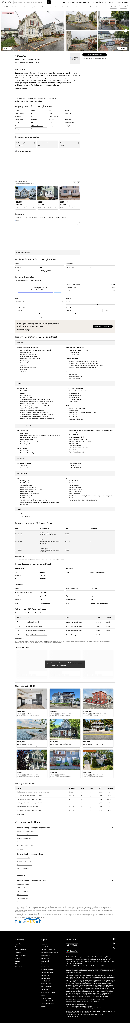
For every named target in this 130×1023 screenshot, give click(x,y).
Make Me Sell (45, 961)
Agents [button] (110, 2)
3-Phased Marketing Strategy (50, 952)
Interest (68, 298)
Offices (17, 964)
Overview (14, 7)
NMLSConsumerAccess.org (95, 1014)
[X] (114, 947)
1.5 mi (107, 635)
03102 (37, 62)
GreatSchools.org (42, 641)
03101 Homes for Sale (22, 898)
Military (43, 995)
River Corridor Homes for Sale (25, 845)
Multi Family (34, 119)
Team (17, 947)
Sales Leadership (20, 950)
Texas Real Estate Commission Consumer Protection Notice (82, 1001)
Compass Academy (47, 972)
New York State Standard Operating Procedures (79, 1006)
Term (16, 298)
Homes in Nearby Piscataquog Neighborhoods (33, 828)
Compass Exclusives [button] (82, 2)
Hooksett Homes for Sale (23, 858)
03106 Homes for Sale (22, 891)
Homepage (18, 217)
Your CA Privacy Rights (76, 963)
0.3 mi (108, 622)
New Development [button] (98, 2)
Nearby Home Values (93, 7)
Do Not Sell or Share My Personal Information (80, 957)
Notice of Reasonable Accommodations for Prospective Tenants (83, 1008)
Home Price (19, 308)
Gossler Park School (32, 622)
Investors (18, 952)
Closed (33, 110)
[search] (49, 2)
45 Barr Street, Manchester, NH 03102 (28, 806)
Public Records (59, 7)
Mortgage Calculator (47, 969)
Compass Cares (45, 978)
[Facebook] (114, 943)
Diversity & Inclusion (47, 981)
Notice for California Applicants (82, 961)
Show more (20, 849)
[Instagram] (114, 939)
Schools (69, 7)
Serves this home (76, 622)
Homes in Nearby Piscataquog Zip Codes (31, 881)
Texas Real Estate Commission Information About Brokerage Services (85, 999)
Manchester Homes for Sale (24, 865)
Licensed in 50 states (72, 1016)
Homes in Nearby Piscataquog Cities (30, 854)
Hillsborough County (37, 126)
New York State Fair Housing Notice (76, 1004)
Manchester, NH (30, 62)
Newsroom (18, 967)
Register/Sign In (123, 2)
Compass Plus (45, 975)
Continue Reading (21, 88)
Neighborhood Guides (47, 984)
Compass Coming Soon (48, 950)
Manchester (41, 217)
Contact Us (18, 961)
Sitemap (43, 1006)
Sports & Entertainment (48, 992)
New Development (46, 987)
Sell (73, 2)
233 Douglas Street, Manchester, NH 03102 (29, 799)
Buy (64, 2)
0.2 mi (108, 630)
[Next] (126, 31)
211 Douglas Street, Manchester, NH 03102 (29, 810)
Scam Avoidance (76, 959)
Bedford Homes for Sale (23, 868)
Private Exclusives (46, 947)
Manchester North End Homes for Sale (27, 835)
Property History (46, 7)
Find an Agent (45, 967)
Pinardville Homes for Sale (24, 842)
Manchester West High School (35, 630)
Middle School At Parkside (34, 626)
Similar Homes (79, 7)
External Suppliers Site (47, 1001)
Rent (68, 2)
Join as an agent (20, 955)
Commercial (44, 989)
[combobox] (30, 2)
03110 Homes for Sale (22, 895)
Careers (17, 958)
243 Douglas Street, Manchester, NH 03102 (29, 803)
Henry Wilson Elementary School (36, 635)
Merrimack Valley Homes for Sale (26, 831)
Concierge (44, 944)
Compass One (45, 958)
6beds (17, 59)
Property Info (34, 7)
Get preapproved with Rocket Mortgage (94, 58)
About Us (18, 944)
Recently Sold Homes (47, 1004)
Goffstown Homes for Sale (24, 861)
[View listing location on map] (75, 58)
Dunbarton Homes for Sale (24, 872)
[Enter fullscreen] (78, 222)
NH (23, 217)
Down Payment (70, 308)
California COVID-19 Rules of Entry (103, 961)
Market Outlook (45, 955)
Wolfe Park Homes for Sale (24, 838)
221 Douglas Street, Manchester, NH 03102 (29, 795)
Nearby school (75, 635)
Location (23, 7)
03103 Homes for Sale (22, 888)
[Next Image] (33, 193)
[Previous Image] (17, 193)
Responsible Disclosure (89, 959)
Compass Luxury (46, 964)
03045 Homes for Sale (23, 884)
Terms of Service (100, 957)
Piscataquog (50, 217)
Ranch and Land (46, 998)
